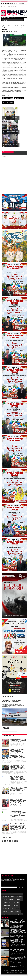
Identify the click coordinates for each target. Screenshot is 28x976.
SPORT (11, 899)
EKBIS (12, 896)
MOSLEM (4, 911)
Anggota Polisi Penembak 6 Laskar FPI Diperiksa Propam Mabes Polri (18, 960)
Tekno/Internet (15, 905)
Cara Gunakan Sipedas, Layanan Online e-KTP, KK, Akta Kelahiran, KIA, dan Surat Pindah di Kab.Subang (18, 941)
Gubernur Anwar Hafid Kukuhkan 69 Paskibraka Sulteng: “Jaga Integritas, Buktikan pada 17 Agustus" (18, 778)
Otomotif (17, 911)
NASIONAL (12, 894)
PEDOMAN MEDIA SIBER (11, 6)
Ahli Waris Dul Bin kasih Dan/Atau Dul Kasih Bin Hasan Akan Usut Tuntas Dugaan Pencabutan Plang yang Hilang (17, 767)
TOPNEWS (16, 3)
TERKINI (4, 899)
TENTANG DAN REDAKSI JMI (7, 3)
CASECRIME (5, 896)
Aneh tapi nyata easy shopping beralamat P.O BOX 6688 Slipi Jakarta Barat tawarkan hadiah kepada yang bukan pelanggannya (18, 931)
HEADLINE (19, 896)
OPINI (17, 908)
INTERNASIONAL (6, 902)
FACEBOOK (21, 3)
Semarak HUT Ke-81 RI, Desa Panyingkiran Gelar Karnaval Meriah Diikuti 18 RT (18, 740)
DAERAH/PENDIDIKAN (7, 908)
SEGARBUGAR (6, 905)
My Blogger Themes (17, 972)
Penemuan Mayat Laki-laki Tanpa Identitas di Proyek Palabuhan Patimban (17, 951)
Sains (12, 914)
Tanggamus (19, 914)
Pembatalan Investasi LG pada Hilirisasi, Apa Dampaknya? (11, 700)
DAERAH (4, 894)
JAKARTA (19, 894)
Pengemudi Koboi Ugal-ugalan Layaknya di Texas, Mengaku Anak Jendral (17, 921)
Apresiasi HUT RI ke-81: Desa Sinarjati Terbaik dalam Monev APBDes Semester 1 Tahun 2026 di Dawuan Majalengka (18, 790)
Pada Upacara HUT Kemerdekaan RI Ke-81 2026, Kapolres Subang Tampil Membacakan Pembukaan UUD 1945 (18, 814)
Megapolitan (5, 914)
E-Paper (3, 6)
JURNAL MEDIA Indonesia (18, 970)
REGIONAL (16, 902)
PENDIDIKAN (19, 899)
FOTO (11, 911)
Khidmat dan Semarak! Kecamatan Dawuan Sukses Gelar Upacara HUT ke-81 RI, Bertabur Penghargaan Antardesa (18, 802)
